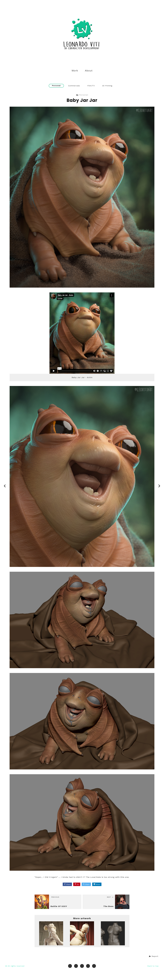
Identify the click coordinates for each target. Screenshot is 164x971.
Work (75, 70)
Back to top (153, 966)
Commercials (74, 86)
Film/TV (91, 86)
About (89, 70)
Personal (56, 86)
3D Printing (107, 86)
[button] (153, 956)
